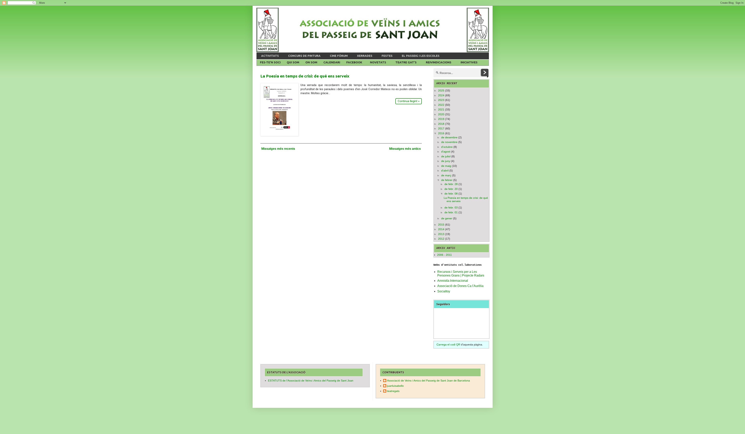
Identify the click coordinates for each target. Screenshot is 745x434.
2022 (441, 104)
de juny (445, 161)
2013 (441, 234)
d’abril (445, 170)
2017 (441, 128)
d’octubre (447, 146)
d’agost (445, 151)
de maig (446, 165)
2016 (441, 133)
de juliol (445, 156)
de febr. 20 (451, 188)
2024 (441, 95)
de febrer (446, 180)
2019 (441, 119)
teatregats (393, 391)
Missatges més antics (405, 148)
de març (446, 175)
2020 (441, 114)
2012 (441, 238)
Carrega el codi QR (448, 344)
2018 (441, 123)
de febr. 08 (451, 193)
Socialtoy (443, 291)
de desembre (449, 137)
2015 (441, 224)
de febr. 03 (451, 207)
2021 (441, 109)
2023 (441, 100)
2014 (441, 229)
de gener (446, 218)
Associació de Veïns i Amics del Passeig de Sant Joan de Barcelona (428, 380)
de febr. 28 (451, 184)
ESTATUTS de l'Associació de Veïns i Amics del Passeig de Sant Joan (310, 380)
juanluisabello (395, 385)
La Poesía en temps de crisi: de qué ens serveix (304, 76)
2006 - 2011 (444, 254)
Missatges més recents (278, 148)
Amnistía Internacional (452, 280)
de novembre (449, 142)
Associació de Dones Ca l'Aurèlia (460, 286)
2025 (441, 90)
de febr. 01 (451, 212)
